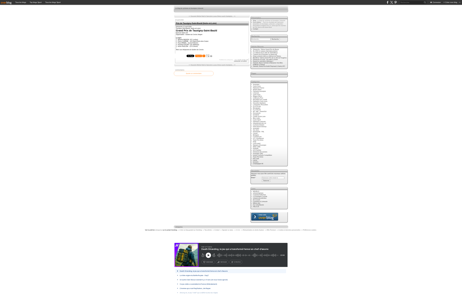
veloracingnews (258, 193)
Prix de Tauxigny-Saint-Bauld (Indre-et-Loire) (196, 23)
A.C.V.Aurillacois (258, 138)
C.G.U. (238, 230)
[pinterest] (395, 2)
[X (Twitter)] (391, 2)
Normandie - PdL (258, 132)
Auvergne (256, 84)
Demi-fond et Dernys (259, 126)
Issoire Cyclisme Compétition (262, 155)
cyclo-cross (256, 94)
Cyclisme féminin (258, 125)
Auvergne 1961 (258, 153)
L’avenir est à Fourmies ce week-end (265, 54)
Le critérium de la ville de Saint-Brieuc (265, 53)
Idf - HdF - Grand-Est (259, 111)
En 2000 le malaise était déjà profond (265, 51)
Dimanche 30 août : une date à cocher (265, 59)
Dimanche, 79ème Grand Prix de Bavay (266, 49)
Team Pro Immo (258, 157)
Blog (254, 20)
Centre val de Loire (243, 59)
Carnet (255, 133)
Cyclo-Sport (257, 120)
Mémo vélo (256, 203)
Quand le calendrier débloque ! (263, 61)
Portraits (255, 148)
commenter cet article (240, 61)
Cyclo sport (256, 143)
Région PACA (257, 96)
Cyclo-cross (257, 86)
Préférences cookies (309, 230)
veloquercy (179, 227)
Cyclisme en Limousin (260, 201)
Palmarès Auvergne (259, 91)
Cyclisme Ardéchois (259, 195)
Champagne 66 (258, 163)
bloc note (256, 158)
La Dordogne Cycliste (260, 196)
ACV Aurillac (257, 150)
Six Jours (256, 130)
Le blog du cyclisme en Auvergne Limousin (189, 8)
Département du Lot (259, 123)
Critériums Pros (258, 98)
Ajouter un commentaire (194, 73)
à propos (237, 262)
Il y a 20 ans (257, 106)
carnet (255, 160)
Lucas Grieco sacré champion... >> (224, 16)
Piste (254, 142)
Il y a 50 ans (257, 110)
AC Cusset (256, 200)
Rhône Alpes (257, 89)
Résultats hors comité (260, 100)
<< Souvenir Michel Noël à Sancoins (200, 16)
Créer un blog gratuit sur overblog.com (264, 217)
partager (223, 262)
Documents (256, 113)
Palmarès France (258, 88)
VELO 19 (256, 206)
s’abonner (209, 262)
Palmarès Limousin (259, 121)
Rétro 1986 (256, 147)
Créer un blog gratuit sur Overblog (191, 230)
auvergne (256, 128)
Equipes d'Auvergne (259, 145)
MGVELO (256, 191)
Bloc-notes (256, 118)
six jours (255, 162)
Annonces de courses (260, 152)
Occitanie (256, 115)
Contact (255, 29)
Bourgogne (256, 108)
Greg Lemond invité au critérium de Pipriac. (267, 56)
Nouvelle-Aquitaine (259, 103)
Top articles (208, 230)
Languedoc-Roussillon (260, 105)
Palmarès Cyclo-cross (260, 101)
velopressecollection (259, 198)
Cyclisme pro (257, 137)
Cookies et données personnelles (289, 230)
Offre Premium (271, 230)
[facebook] (387, 2)
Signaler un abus (228, 230)
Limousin (256, 93)
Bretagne (256, 135)
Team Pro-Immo (258, 140)
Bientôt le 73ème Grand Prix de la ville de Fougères (270, 58)
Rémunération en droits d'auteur (253, 230)
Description (257, 22)
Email (253, 177)
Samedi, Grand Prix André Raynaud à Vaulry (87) (269, 66)
